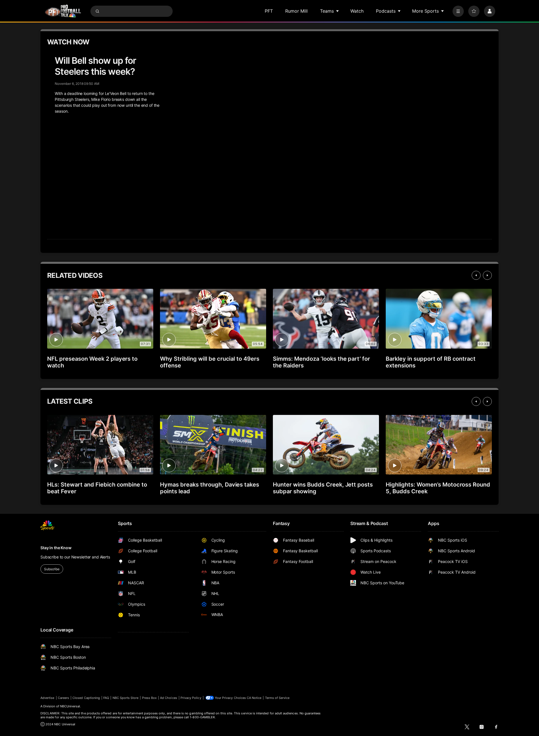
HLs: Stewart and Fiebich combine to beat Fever (97, 488)
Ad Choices (168, 698)
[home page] (63, 11)
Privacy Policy (191, 698)
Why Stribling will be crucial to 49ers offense (209, 362)
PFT (269, 11)
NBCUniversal (70, 706)
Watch (357, 11)
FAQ (106, 698)
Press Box (149, 698)
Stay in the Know (56, 547)
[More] (458, 11)
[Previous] (476, 275)
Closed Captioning (86, 698)
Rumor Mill (296, 11)
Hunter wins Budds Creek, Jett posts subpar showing (323, 488)
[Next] (487, 275)
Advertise (47, 698)
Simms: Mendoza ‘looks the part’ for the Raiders (321, 362)
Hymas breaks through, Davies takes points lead (209, 488)
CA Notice (254, 698)
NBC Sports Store (126, 698)
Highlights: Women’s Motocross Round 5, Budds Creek (438, 488)
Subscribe (52, 569)
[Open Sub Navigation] (337, 11)
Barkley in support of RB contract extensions (431, 362)
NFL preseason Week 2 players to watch (92, 362)
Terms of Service (277, 698)
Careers (63, 698)
